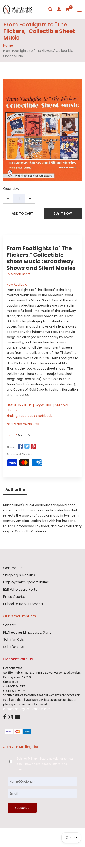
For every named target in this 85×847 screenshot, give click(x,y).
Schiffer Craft (14, 647)
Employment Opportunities (26, 582)
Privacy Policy (26, 844)
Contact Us (12, 568)
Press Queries (14, 597)
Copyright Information (53, 844)
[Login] (59, 9)
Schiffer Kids (13, 639)
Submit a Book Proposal (23, 604)
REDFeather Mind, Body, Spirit (27, 632)
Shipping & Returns (19, 575)
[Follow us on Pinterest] (33, 446)
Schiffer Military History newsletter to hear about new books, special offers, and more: (45, 764)
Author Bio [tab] (15, 489)
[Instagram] (10, 717)
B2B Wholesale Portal (20, 589)
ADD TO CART (22, 213)
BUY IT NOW (63, 213)
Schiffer (9, 625)
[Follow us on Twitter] (27, 446)
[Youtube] (17, 717)
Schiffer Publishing (54, 836)
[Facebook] (4, 717)
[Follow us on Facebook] (20, 446)
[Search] (50, 9)
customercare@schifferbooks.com (26, 709)
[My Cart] (67, 9)
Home (8, 45)
